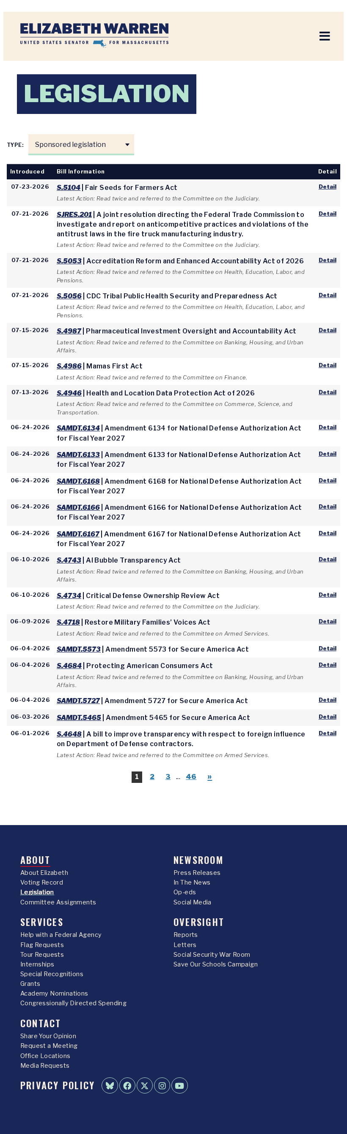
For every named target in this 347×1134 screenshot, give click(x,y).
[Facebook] (127, 1085)
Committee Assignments (58, 902)
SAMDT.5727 (78, 701)
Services (41, 921)
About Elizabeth (44, 873)
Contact (40, 1023)
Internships (37, 964)
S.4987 (69, 331)
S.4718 (68, 622)
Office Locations (45, 1056)
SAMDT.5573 (79, 649)
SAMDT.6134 (78, 428)
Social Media (193, 902)
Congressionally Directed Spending (73, 1003)
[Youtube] (179, 1085)
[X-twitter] (145, 1085)
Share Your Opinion (48, 1036)
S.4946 (69, 393)
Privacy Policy (57, 1085)
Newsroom (198, 859)
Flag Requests (42, 945)
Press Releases (197, 873)
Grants (30, 984)
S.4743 (69, 560)
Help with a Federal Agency (61, 935)
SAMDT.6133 (78, 455)
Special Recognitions (51, 974)
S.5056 (69, 296)
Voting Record (41, 882)
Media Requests (45, 1065)
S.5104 (68, 188)
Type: (15, 145)
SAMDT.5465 (79, 718)
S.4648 (69, 734)
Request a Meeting (49, 1046)
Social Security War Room (212, 954)
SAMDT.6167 (78, 534)
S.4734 (69, 596)
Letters (185, 945)
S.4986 (69, 366)
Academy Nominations (54, 993)
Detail (327, 186)
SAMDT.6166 (78, 507)
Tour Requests (42, 954)
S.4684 (69, 666)
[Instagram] (162, 1085)
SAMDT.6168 (78, 481)
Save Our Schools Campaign (216, 964)
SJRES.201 (74, 215)
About (35, 859)
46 (191, 777)
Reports (186, 935)
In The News (192, 882)
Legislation (37, 892)
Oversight (199, 921)
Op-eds (185, 892)
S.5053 (69, 261)
